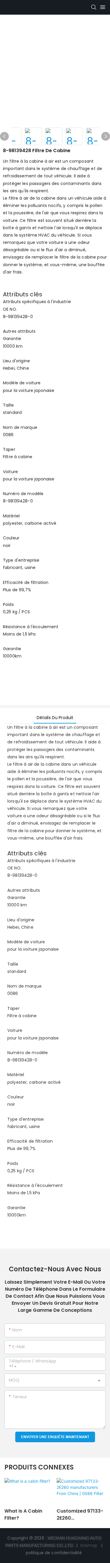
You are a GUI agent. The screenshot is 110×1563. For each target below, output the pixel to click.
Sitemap (89, 1545)
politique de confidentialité (54, 1553)
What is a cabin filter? (23, 1514)
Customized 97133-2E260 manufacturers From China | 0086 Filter (80, 1515)
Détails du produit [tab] (55, 718)
